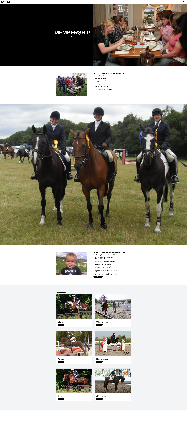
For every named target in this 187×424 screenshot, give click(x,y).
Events (148, 1)
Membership (162, 1)
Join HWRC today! (98, 276)
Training (153, 1)
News (168, 1)
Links (180, 1)
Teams (157, 1)
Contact (176, 1)
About (171, 1)
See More (60, 324)
